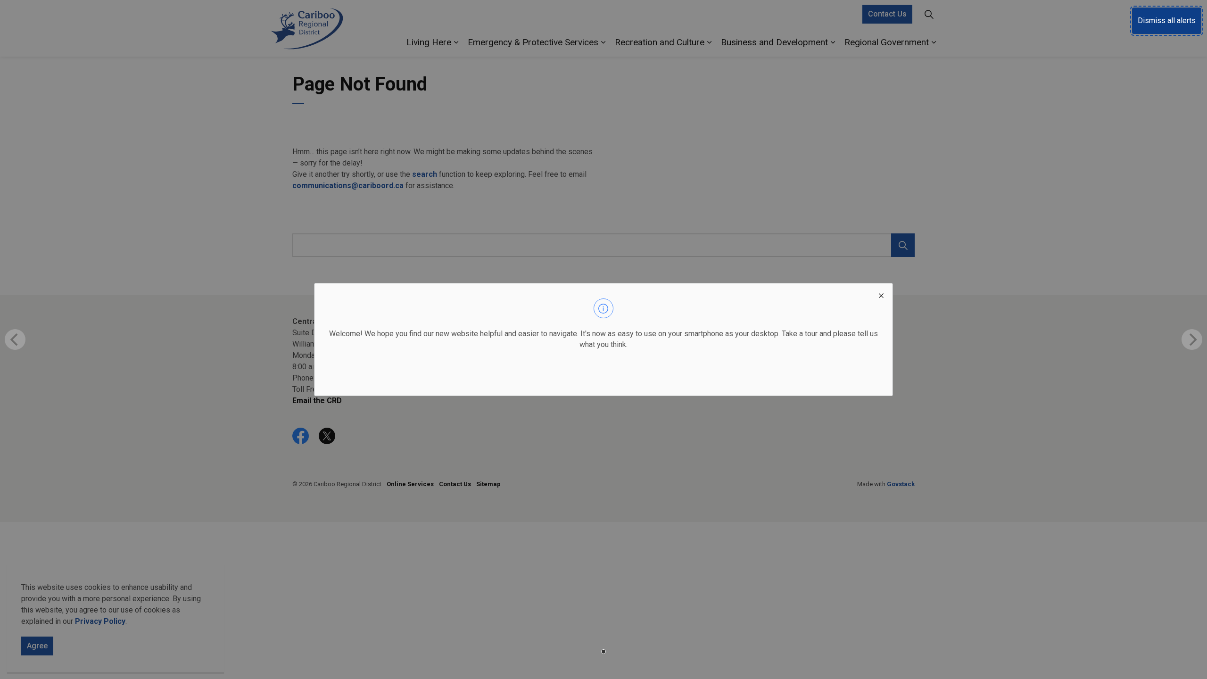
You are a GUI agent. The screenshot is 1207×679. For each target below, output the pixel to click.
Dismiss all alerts (1167, 20)
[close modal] (881, 294)
